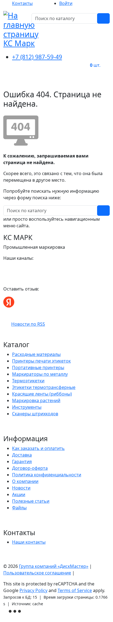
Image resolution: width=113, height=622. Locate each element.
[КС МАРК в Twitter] (26, 269)
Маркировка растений (36, 400)
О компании (25, 481)
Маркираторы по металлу (40, 374)
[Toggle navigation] (102, 82)
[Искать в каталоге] (103, 18)
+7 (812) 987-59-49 (37, 57)
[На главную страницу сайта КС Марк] (6, 82)
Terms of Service (75, 590)
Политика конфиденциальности (46, 475)
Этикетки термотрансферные (43, 387)
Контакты (22, 3)
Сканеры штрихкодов (35, 414)
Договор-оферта (30, 468)
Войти (65, 3)
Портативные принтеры (38, 367)
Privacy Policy (33, 590)
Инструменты (26, 407)
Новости (21, 488)
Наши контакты (29, 542)
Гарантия (22, 461)
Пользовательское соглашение (37, 573)
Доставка (22, 455)
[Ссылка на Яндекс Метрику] (15, 611)
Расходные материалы (36, 354)
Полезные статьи (30, 501)
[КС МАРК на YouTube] (12, 269)
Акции (18, 494)
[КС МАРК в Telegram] (19, 269)
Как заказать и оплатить (38, 448)
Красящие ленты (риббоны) (42, 394)
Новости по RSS (28, 324)
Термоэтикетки (28, 381)
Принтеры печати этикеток (41, 361)
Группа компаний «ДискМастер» (53, 566)
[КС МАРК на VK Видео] (6, 269)
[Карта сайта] (78, 573)
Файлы (19, 508)
